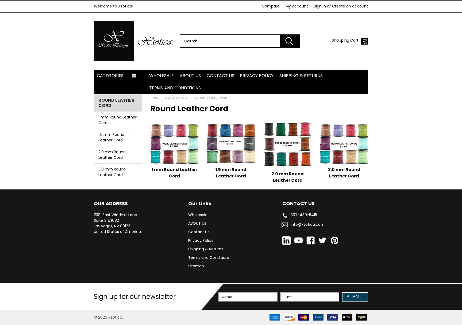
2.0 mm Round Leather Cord (112, 154)
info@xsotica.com (308, 224)
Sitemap (196, 266)
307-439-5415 (304, 214)
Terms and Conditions (175, 88)
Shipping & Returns (301, 76)
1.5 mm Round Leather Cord (111, 137)
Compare (271, 6)
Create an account (350, 6)
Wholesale (161, 76)
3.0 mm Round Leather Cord (112, 172)
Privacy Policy (257, 76)
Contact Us (220, 76)
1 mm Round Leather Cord (117, 119)
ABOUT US (190, 76)
